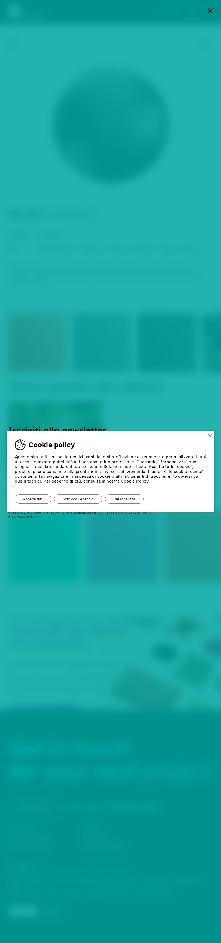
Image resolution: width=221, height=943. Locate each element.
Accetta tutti (33, 499)
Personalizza (124, 499)
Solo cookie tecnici (78, 499)
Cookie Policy (135, 481)
